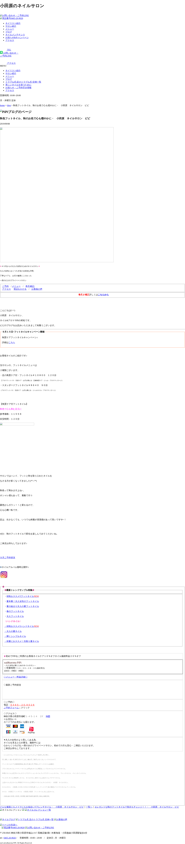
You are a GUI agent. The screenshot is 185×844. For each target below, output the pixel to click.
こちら (12, 342)
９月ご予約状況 (7, 557)
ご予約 (5, 286)
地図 (48, 716)
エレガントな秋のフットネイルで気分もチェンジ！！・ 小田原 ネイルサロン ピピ (137, 807)
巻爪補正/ (30, 286)
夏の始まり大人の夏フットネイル (23, 606)
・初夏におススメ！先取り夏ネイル (21, 641)
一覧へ (89, 807)
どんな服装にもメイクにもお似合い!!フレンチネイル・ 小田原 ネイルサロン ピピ (42, 807)
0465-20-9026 (10, 838)
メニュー (9, 76)
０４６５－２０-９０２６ (22, 705)
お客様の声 (36, 289)
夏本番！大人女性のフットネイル (23, 601)
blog (9, 105)
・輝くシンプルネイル (15, 636)
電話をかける (20, 289)
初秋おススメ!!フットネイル (23, 596)
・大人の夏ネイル (13, 631)
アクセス (6, 289)
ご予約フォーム (11, 708)
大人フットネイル (15, 616)
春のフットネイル (15, 611)
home (2, 105)
